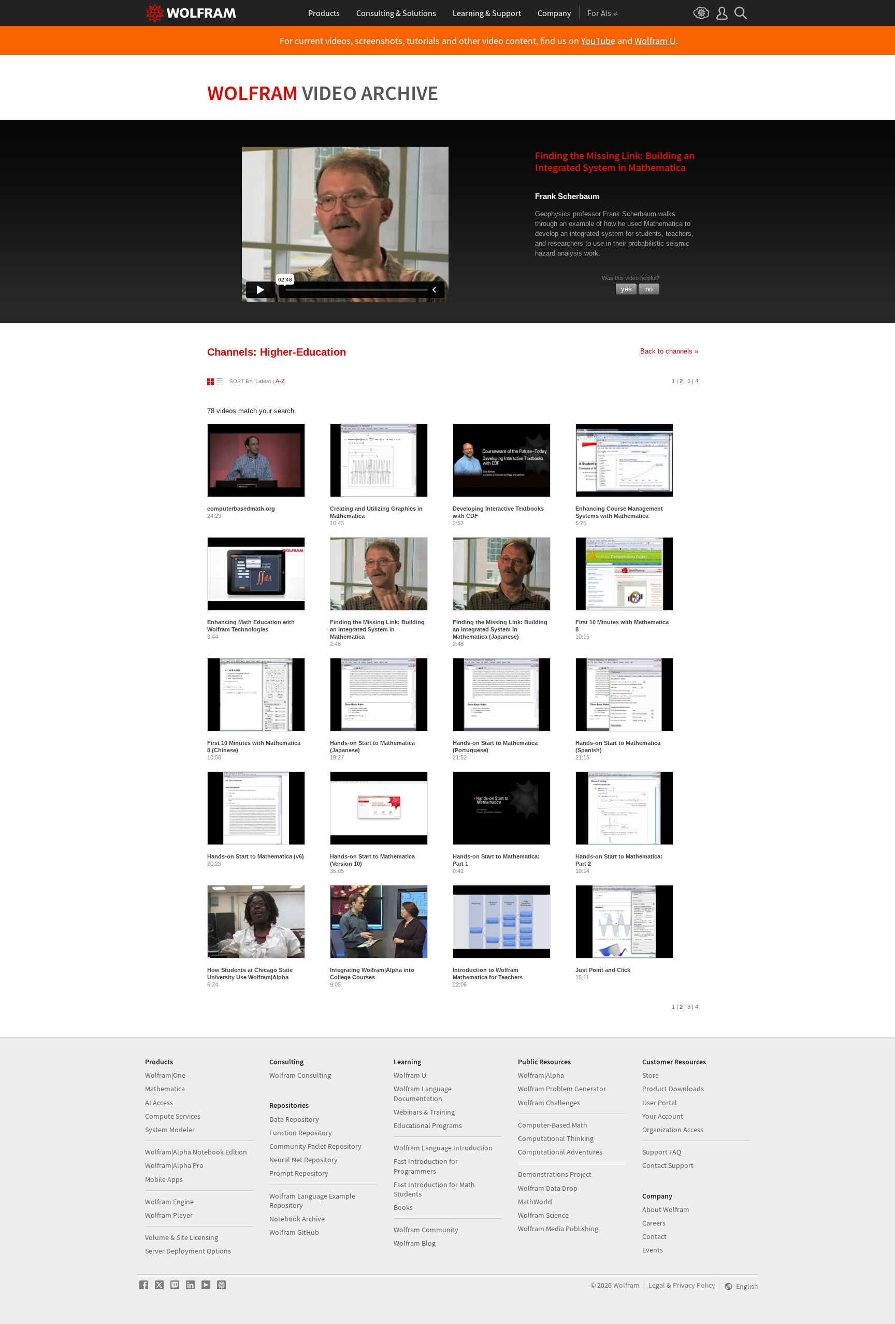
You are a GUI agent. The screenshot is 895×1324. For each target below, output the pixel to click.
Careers (654, 1223)
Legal (656, 1285)
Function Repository (300, 1132)
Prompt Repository (298, 1173)
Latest (263, 381)
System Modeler (170, 1129)
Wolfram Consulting (300, 1075)
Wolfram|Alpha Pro (174, 1165)
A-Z (280, 381)
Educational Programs (428, 1125)
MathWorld (535, 1201)
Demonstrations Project (554, 1174)
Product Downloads (673, 1088)
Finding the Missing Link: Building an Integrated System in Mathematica (377, 629)
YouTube (598, 41)
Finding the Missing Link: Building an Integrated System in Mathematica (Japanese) (500, 629)
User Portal (659, 1102)
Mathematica (165, 1088)
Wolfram (323, 93)
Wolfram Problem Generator (562, 1088)
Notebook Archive (297, 1218)
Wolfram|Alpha (541, 1075)
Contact (654, 1236)
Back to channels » (669, 351)
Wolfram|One (165, 1075)
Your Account (662, 1116)
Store (650, 1075)
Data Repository (294, 1119)
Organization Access (672, 1129)
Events (652, 1250)
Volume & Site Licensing (181, 1237)
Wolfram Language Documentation (423, 1093)
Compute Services (172, 1116)
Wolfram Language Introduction (443, 1147)
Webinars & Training (424, 1112)
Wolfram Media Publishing (558, 1228)
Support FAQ (661, 1152)
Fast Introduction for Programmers (426, 1166)
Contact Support (668, 1165)
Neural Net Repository (303, 1159)
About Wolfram (665, 1209)
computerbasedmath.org (241, 508)
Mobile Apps (164, 1179)
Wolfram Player (169, 1215)
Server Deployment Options (188, 1251)
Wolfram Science (543, 1215)
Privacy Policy (694, 1285)
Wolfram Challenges (549, 1102)
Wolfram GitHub (294, 1232)
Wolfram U (655, 41)
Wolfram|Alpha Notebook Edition (196, 1152)
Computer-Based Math (552, 1125)
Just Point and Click (602, 970)
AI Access (159, 1102)
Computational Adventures (560, 1152)
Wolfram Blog (415, 1243)
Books (403, 1207)
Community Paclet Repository (315, 1146)
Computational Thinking (556, 1138)
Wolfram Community (426, 1229)
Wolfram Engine (169, 1201)
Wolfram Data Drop (548, 1188)
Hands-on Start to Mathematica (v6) (255, 856)
